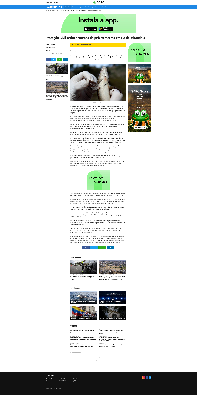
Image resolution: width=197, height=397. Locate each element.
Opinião (100, 329)
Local (108, 51)
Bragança (91, 51)
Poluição (47, 53)
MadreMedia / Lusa (50, 44)
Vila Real (84, 51)
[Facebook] (147, 377)
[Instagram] (143, 377)
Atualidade (48, 50)
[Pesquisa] (145, 7)
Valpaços (62, 53)
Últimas (73, 326)
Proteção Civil (52, 53)
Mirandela (58, 53)
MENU (47, 2)
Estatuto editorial (57, 388)
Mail (51, 2)
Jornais (55, 2)
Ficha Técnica (49, 388)
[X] (150, 377)
